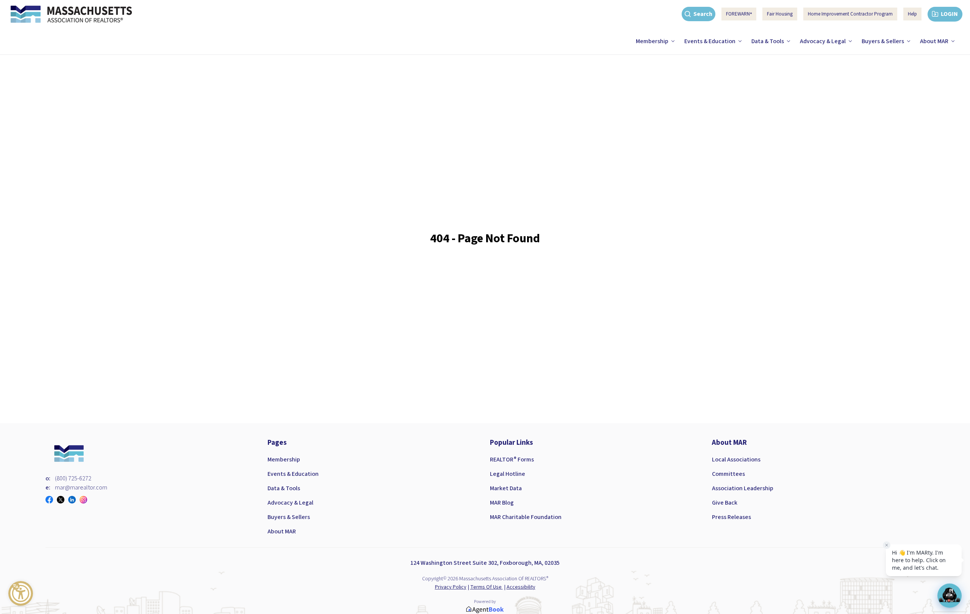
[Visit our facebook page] (51, 499)
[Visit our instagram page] (85, 499)
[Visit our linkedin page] (74, 499)
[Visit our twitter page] (62, 499)
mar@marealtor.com (81, 487)
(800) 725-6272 (73, 478)
